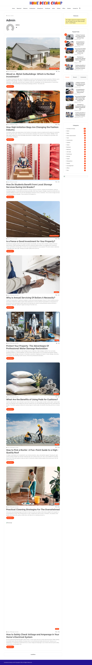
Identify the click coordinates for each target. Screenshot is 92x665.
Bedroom (25, 8)
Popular (67, 77)
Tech (68, 137)
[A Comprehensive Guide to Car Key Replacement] (70, 44)
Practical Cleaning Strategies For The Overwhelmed (33, 509)
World (68, 131)
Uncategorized (70, 165)
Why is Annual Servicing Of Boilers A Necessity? (30, 297)
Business (69, 147)
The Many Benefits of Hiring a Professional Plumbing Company (80, 66)
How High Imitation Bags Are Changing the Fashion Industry (32, 128)
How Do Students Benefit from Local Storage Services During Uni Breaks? (29, 185)
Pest (68, 170)
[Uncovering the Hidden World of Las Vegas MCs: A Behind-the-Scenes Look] (70, 50)
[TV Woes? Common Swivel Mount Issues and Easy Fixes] (70, 37)
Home (13, 8)
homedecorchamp (71, 128)
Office (63, 8)
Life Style (69, 151)
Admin (18, 25)
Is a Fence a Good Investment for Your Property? (30, 241)
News (68, 133)
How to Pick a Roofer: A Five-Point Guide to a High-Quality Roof (32, 451)
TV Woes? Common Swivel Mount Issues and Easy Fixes (80, 36)
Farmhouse (47, 8)
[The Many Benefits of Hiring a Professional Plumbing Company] (70, 67)
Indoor (53, 8)
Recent (75, 77)
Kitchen (58, 8)
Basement (19, 8)
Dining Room (40, 8)
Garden (68, 163)
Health (68, 158)
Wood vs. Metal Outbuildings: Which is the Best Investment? (30, 75)
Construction (32, 8)
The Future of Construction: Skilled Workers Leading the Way (80, 59)
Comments (83, 77)
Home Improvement (71, 135)
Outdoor (69, 8)
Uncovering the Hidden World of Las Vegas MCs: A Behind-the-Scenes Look (80, 51)
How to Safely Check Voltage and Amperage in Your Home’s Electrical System (32, 635)
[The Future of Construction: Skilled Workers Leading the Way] (70, 59)
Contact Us (75, 8)
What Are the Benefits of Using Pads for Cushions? (32, 399)
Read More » (10, 86)
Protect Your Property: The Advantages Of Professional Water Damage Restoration (27, 347)
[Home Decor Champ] (46, 3)
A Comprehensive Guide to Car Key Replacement (80, 43)
